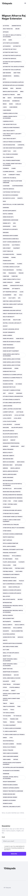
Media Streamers (8, 449)
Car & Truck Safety (9, 130)
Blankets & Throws (9, 94)
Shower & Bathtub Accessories (12, 643)
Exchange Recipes (8, 254)
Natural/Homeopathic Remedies (12, 494)
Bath (4, 79)
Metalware (18, 465)
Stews (5, 687)
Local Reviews (7, 424)
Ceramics (6, 168)
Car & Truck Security (9, 138)
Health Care (17, 319)
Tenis (18, 706)
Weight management (9, 781)
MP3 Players (18, 488)
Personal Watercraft (9, 552)
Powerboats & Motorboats (11, 574)
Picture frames (7, 559)
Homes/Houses (7, 368)
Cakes (5, 107)
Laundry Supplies (8, 412)
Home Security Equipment (11, 351)
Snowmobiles (7, 675)
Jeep (4, 393)
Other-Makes (7, 530)
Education (6, 245)
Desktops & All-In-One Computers (13, 204)
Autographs (6, 46)
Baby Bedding (7, 72)
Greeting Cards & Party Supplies (13, 304)
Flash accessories (8, 263)
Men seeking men (8, 458)
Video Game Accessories (10, 753)
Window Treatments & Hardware (13, 791)
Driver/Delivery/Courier (10, 235)
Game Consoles (8, 282)
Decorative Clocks (9, 198)
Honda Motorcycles (9, 371)
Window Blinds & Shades (10, 784)
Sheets (5, 640)
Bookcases (6, 100)
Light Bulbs (19, 412)
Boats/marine (18, 97)
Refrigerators (7, 602)
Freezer (21, 273)
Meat (22, 446)
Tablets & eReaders (9, 706)
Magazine (6, 427)
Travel (5, 722)
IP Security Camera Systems (11, 390)
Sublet (13, 690)
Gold (20, 295)
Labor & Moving (7, 405)
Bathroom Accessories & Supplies (13, 82)
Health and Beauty (8, 316)
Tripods (12, 722)
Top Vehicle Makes (8, 712)
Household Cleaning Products (12, 377)
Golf (4, 298)
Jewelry (11, 393)
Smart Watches (8, 668)
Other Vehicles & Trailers (11, 524)
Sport (13, 681)
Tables (5, 703)
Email (3, 837)
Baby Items (17, 72)
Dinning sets (6, 223)
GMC (15, 295)
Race (4, 587)
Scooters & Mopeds (9, 634)
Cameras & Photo (8, 121)
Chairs (13, 168)
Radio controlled (14, 587)
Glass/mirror (7, 295)
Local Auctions (19, 415)
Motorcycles (7, 488)
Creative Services (8, 188)
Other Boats (6, 507)
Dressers (6, 232)
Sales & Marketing (17, 631)
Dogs (14, 226)
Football (19, 270)
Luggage (17, 424)
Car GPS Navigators (9, 144)
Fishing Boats (7, 260)
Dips (14, 223)
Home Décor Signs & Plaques (11, 341)
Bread (5, 104)
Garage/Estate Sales (16, 285)
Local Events (7, 418)
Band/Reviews (7, 76)
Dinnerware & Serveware (10, 220)
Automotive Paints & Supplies (12, 55)
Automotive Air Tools (9, 49)
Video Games (7, 759)
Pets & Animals (16, 555)
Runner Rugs (7, 627)
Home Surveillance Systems (11, 359)
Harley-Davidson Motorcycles (12, 313)
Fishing (13, 257)
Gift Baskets (16, 288)
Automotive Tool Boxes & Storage (13, 66)
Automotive (17, 46)
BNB (4, 97)
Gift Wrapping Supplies (10, 291)
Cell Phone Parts (8, 157)
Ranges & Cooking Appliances (12, 590)
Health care (6, 319)
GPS (19, 298)
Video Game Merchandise (10, 756)
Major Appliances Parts (10, 433)
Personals (6, 555)
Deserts (20, 198)
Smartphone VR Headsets (10, 671)
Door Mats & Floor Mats (10, 229)
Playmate (21, 562)
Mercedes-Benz (7, 465)
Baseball (17, 76)
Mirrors (5, 468)
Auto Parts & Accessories (11, 43)
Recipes (20, 599)
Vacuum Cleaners (8, 744)
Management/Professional (11, 443)
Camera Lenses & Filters (10, 113)
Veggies (18, 744)
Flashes (19, 263)
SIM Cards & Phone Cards (10, 646)
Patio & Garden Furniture (10, 543)
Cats (14, 151)
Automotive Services (9, 58)
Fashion (19, 254)
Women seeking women (10, 797)
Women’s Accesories (9, 800)
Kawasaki (19, 393)
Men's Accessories (8, 462)
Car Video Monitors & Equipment (13, 148)
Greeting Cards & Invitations (12, 301)
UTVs (11, 737)
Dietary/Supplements (9, 210)
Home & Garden (7, 335)
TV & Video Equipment (9, 725)
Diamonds (6, 207)
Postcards (19, 571)
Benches (18, 88)
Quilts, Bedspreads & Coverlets (12, 583)
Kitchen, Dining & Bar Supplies (12, 402)
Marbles (5, 446)
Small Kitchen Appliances (11, 652)
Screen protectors (9, 637)
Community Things (14, 174)
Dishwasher (6, 226)
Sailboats (6, 631)
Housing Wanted (8, 384)
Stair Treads (7, 684)
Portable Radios (8, 571)
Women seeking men (9, 794)
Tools (12, 709)
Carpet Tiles (7, 151)
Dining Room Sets (8, 217)
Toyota (5, 719)
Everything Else (8, 251)
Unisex (5, 737)
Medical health (7, 452)
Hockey (5, 326)
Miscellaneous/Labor (9, 474)
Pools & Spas (7, 565)
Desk (4, 201)
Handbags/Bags (7, 307)
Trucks (19, 722)
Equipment (16, 248)
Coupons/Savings (17, 185)
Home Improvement (9, 348)
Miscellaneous (15, 468)
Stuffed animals (14, 687)
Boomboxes (16, 100)
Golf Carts (11, 298)
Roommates (17, 621)
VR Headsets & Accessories (11, 770)
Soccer (16, 675)
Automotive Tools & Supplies (12, 69)
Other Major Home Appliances (12, 510)
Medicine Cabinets (8, 455)
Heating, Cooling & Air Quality (12, 323)
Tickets (5, 709)
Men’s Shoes (20, 462)
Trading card (14, 719)
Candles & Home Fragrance (11, 127)
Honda (16, 368)
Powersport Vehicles (9, 577)
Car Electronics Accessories (12, 141)
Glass (21, 291)
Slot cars (6, 649)
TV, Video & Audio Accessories (12, 728)
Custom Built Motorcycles (11, 192)
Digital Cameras (8, 213)
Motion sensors (8, 480)
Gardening (6, 288)
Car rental (21, 144)
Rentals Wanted (8, 615)
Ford (4, 273)
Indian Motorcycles (9, 387)
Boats (9, 97)
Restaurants (7, 621)
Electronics (16, 245)
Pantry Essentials (8, 537)
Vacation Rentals (8, 740)
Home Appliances (8, 338)
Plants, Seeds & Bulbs (9, 562)
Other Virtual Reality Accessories (13, 527)
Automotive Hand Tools (10, 52)
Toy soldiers (7, 715)
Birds (21, 91)
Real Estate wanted (9, 599)
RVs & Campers (17, 627)
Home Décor (19, 338)
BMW (18, 94)
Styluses (6, 690)
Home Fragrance (8, 344)
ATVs (4, 40)
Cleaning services (8, 171)
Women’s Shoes (7, 803)
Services (20, 637)
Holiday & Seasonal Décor (11, 329)
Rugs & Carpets (7, 624)
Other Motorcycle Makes (11, 513)
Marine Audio (15, 446)
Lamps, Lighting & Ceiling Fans (12, 408)
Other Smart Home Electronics (12, 516)
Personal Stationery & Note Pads (13, 549)
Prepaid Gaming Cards (9, 580)
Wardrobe (6, 773)
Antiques (5, 32)
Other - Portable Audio (10, 504)
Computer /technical (9, 177)
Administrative (16, 25)
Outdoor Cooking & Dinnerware (12, 534)
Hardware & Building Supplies (12, 310)
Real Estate (6, 596)
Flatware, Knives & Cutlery (11, 266)
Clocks (19, 171)
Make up (5, 440)
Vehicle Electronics (9, 747)
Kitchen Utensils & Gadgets (11, 399)
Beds (11, 88)
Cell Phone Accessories (10, 154)
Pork (14, 565)
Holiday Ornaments (9, 332)
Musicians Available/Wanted (11, 491)
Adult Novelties (8, 28)
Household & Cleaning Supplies (12, 374)
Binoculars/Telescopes (10, 91)
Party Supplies (7, 540)
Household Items (8, 380)
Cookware (6, 185)
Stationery (16, 684)
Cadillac (18, 104)
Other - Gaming (18, 501)
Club (4, 174)
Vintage (15, 759)
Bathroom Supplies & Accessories (13, 85)
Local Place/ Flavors (9, 421)
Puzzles (21, 580)
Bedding (5, 88)
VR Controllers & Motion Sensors (13, 767)
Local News (17, 418)
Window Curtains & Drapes (11, 787)
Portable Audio (7, 568)
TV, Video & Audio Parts (10, 731)
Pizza (16, 559)
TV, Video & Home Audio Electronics (13, 734)
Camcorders (13, 107)
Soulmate (6, 681)
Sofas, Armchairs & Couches (11, 678)
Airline (17, 28)
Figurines (6, 257)
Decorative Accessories (10, 195)
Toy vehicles (17, 715)
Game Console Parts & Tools (11, 279)
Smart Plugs (7, 656)
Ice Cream (19, 384)
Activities (6, 25)
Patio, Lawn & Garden (9, 546)
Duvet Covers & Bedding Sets (11, 241)
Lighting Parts (7, 415)
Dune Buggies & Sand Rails (11, 238)
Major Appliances (17, 427)
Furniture (6, 276)
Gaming (17, 282)
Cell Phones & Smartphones (11, 160)
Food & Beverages (8, 270)
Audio (10, 40)
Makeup (12, 440)
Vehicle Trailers (8, 750)
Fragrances (12, 273)
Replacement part (8, 618)
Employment (7, 248)
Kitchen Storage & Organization (13, 396)
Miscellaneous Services (10, 471)
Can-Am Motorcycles (9, 124)
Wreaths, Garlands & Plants (11, 806)
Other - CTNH (7, 501)
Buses (11, 104)
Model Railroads (8, 477)
